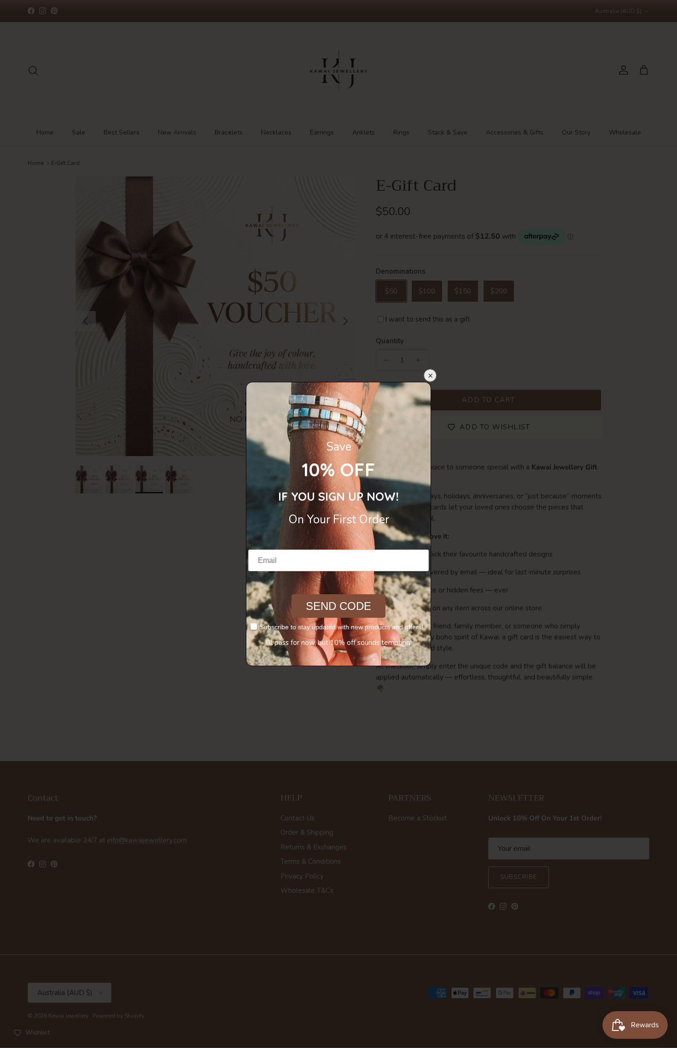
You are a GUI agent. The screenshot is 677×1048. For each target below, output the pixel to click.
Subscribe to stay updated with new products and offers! (341, 627)
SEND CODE (338, 606)
